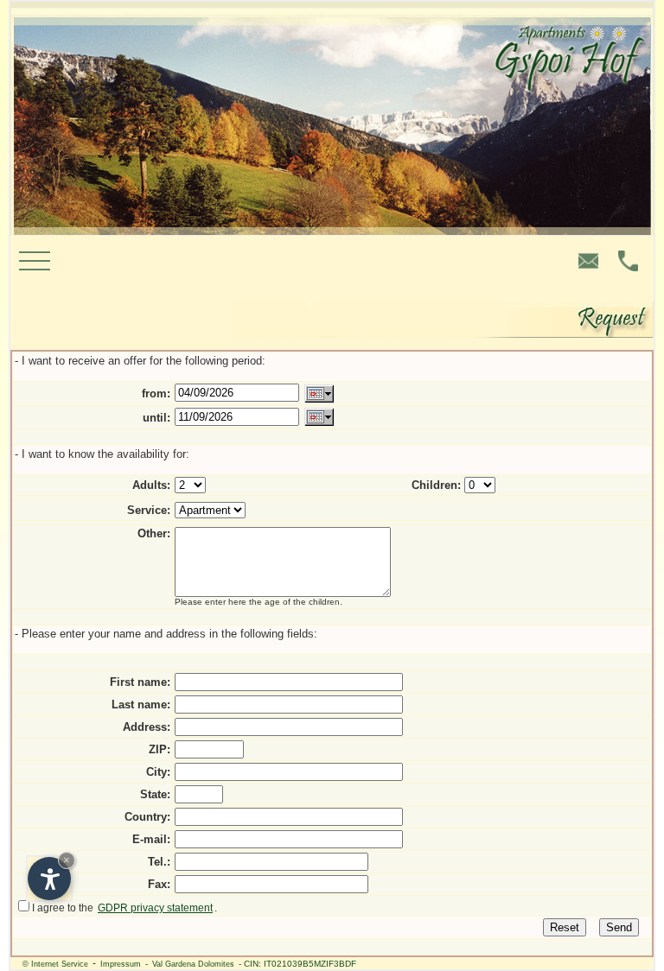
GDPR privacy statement (155, 908)
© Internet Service (55, 964)
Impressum (120, 964)
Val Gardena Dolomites (193, 964)
